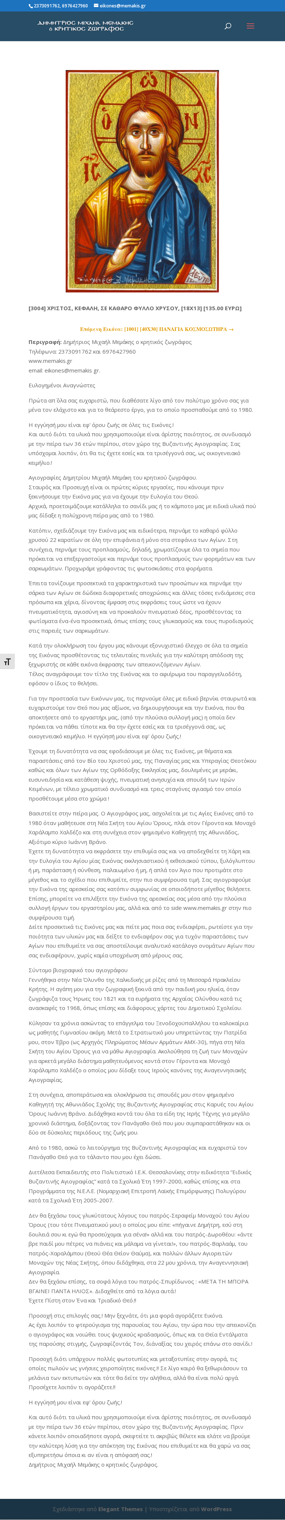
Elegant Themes (120, 1509)
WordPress (216, 1509)
